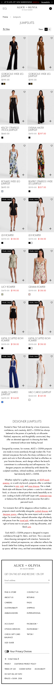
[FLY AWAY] (2, 191)
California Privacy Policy (25, 664)
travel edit (24, 520)
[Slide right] (52, 2)
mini (17, 486)
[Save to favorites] (24, 38)
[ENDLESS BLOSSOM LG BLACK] (29, 191)
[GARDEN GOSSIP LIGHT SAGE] (2, 294)
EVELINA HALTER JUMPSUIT (36, 129)
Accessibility (45, 2)
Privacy (8, 664)
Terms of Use (10, 669)
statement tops (45, 496)
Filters (8, 29)
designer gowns (9, 514)
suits (29, 527)
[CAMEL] (4, 84)
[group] (22, 2)
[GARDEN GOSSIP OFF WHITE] (29, 294)
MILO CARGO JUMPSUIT (40, 392)
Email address (10, 580)
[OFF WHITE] (4, 243)
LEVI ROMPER (7, 235)
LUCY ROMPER (8, 287)
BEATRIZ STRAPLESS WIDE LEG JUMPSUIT (41, 182)
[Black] (2, 84)
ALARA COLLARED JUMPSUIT (9, 393)
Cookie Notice (25, 669)
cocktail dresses (41, 511)
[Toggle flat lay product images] (47, 29)
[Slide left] (1, 2)
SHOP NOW (37, 2)
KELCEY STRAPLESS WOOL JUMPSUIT (10, 129)
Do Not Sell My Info (13, 674)
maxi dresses (33, 486)
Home (5, 17)
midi (22, 486)
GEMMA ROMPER (37, 287)
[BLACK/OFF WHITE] (2, 348)
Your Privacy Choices (21, 651)
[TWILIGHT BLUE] (2, 402)
